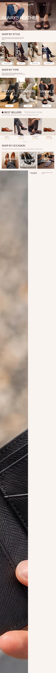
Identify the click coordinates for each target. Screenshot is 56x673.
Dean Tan (7, 136)
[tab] (12, 112)
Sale (15, 5)
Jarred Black (21, 136)
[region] (28, 16)
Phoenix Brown (35, 136)
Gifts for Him (10, 5)
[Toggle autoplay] (53, 28)
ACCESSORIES (9, 4)
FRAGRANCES (16, 4)
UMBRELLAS (4, 5)
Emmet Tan (49, 136)
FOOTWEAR (4, 4)
